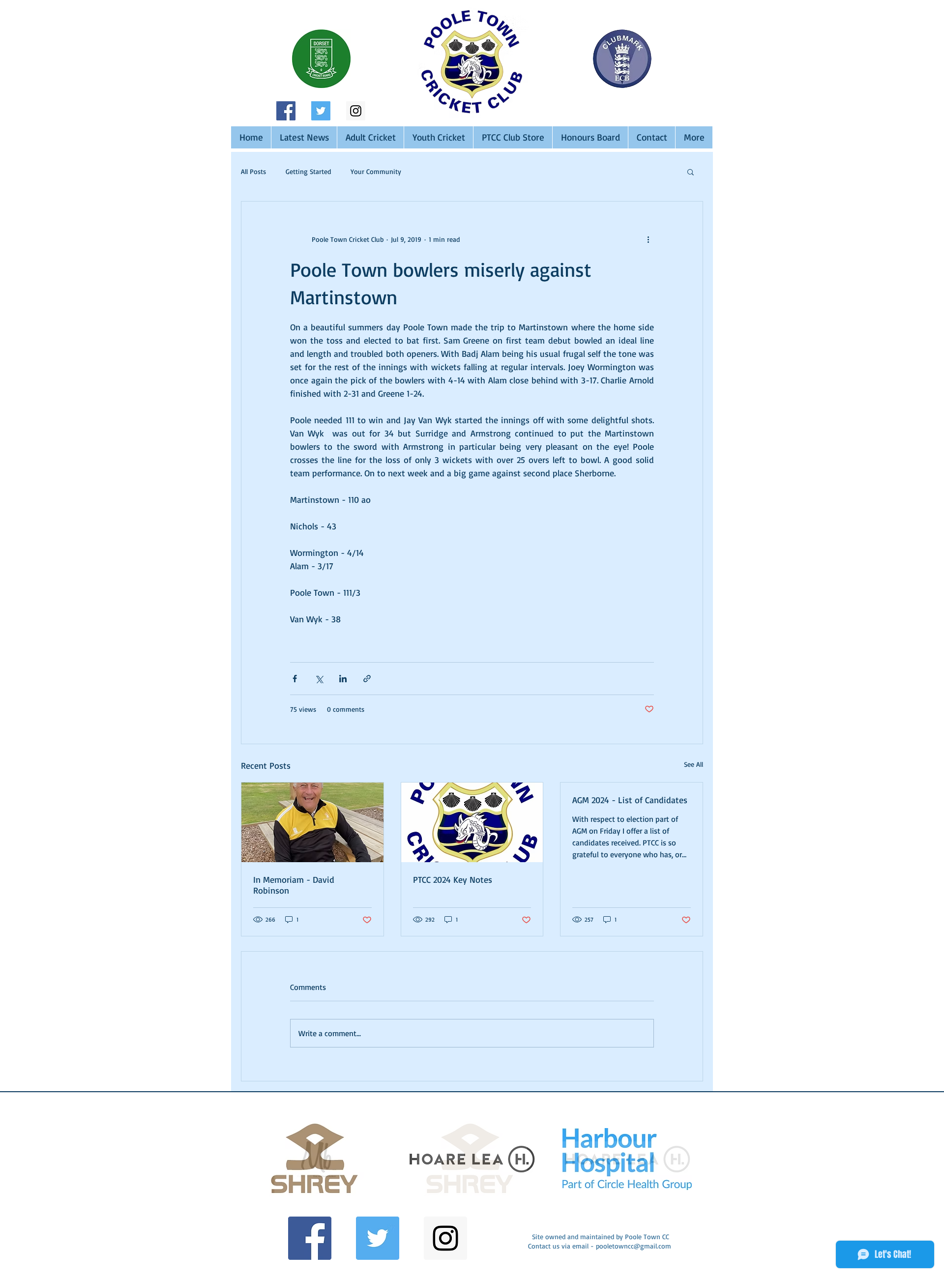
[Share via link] (367, 678)
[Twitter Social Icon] (320, 110)
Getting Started (308, 171)
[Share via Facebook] (294, 678)
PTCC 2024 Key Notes (452, 879)
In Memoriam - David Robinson (293, 885)
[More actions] (648, 239)
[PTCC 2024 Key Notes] (472, 822)
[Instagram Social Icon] (355, 110)
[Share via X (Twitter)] (319, 678)
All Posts (253, 171)
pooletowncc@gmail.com (633, 1246)
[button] (690, 171)
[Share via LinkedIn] (343, 678)
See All (693, 764)
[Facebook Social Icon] (285, 110)
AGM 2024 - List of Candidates (629, 799)
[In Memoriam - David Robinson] (312, 822)
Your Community (376, 171)
